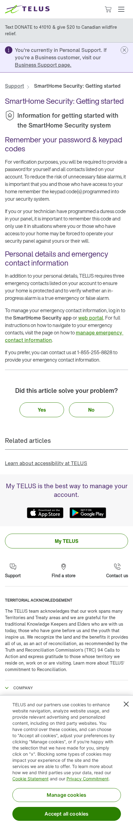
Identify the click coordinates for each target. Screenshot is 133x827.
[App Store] (45, 512)
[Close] (126, 704)
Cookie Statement (30, 778)
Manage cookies (66, 795)
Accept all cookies (67, 814)
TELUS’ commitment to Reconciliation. (64, 666)
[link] (43, 65)
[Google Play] (87, 512)
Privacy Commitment (87, 778)
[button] (121, 9)
